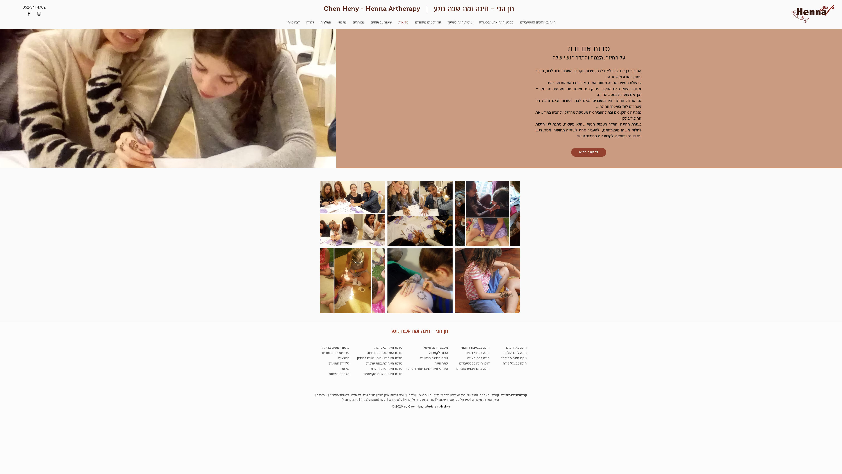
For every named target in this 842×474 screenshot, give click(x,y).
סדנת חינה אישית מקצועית (383, 374)
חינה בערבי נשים (478, 353)
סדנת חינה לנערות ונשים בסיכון (379, 358)
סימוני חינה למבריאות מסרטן (427, 368)
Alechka (444, 406)
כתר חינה (441, 363)
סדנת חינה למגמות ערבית (383, 363)
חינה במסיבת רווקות (475, 347)
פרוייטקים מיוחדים (335, 353)
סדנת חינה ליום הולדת (386, 368)
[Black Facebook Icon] (29, 13)
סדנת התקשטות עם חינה (384, 353)
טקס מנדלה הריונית (434, 358)
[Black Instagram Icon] (39, 13)
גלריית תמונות (339, 363)
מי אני (345, 368)
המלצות (343, 358)
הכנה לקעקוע (438, 353)
